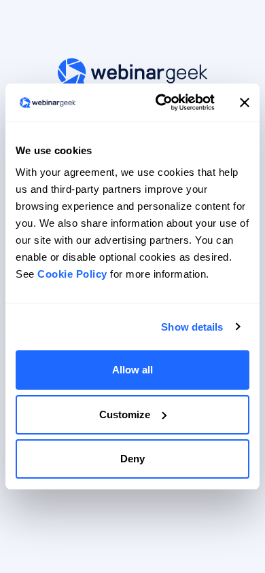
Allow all (132, 369)
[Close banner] (244, 102)
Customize (124, 414)
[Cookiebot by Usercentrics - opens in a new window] (161, 102)
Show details (192, 327)
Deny (132, 458)
